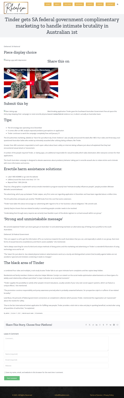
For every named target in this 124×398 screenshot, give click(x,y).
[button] (117, 4)
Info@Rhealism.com (62, 395)
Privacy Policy (109, 395)
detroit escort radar (28, 313)
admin (7, 313)
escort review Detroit (55, 114)
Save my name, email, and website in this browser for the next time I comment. (34, 372)
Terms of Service (96, 395)
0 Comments (39, 313)
